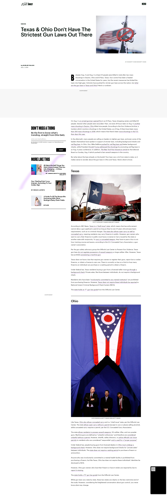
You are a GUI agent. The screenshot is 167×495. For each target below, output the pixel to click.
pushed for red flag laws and (111, 144)
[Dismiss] (164, 468)
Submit (61, 150)
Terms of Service (58, 142)
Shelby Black (28, 65)
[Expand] (152, 468)
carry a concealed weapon (105, 239)
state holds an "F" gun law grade (86, 290)
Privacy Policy (34, 143)
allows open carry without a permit (97, 425)
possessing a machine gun (91, 255)
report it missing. (77, 470)
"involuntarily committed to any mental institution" (108, 280)
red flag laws (75, 144)
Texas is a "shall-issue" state (99, 226)
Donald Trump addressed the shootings (103, 147)
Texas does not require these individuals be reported (117, 282)
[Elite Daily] (27, 4)
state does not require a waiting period (104, 450)
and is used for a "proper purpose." (124, 440)
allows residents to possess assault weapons (94, 432)
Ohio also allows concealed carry (91, 422)
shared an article (114, 150)
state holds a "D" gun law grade (85, 475)
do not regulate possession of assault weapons (95, 252)
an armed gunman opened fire (90, 121)
